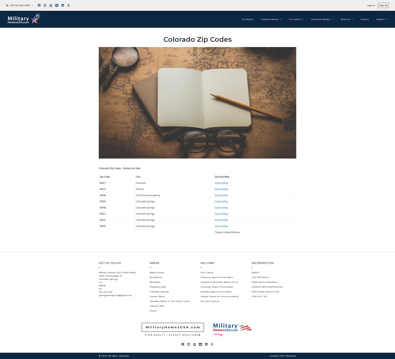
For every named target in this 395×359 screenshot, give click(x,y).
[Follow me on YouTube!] (45, 5)
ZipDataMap (221, 189)
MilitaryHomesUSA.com (173, 327)
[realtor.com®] (56, 5)
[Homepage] (24, 19)
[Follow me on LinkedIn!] (62, 5)
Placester (290, 356)
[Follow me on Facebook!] (39, 5)
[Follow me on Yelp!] (68, 5)
